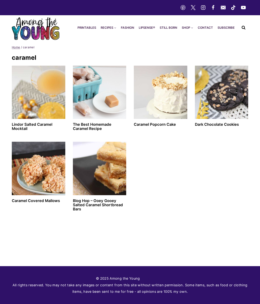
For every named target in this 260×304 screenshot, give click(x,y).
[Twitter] (193, 7)
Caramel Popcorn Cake (155, 124)
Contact (205, 27)
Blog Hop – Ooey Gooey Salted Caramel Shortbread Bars (98, 204)
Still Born (168, 27)
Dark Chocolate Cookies (217, 124)
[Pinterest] (183, 7)
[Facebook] (213, 7)
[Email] (223, 7)
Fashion (127, 27)
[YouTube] (243, 7)
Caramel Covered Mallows (36, 200)
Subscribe (226, 27)
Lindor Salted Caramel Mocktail (32, 126)
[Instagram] (203, 7)
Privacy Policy (152, 278)
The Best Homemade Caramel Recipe (92, 126)
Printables (86, 27)
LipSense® (147, 27)
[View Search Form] (243, 27)
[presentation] (38, 92)
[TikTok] (233, 7)
